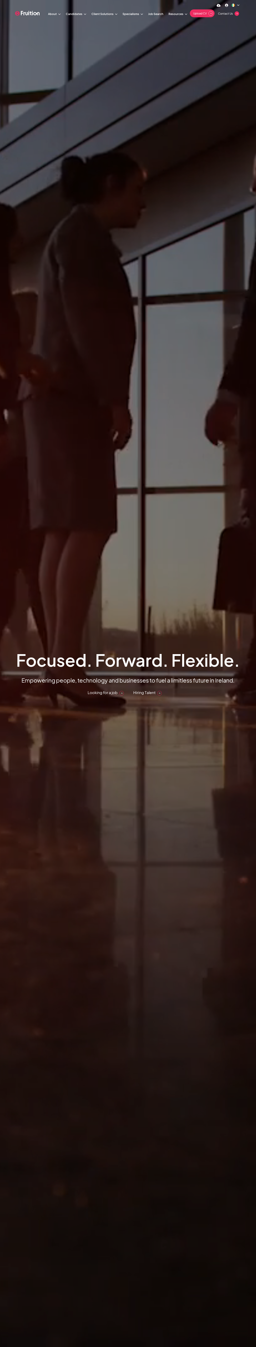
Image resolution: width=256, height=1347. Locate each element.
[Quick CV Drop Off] (219, 5)
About (52, 14)
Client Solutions (102, 14)
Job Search (155, 14)
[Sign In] (226, 5)
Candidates (74, 14)
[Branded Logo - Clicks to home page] (27, 13)
